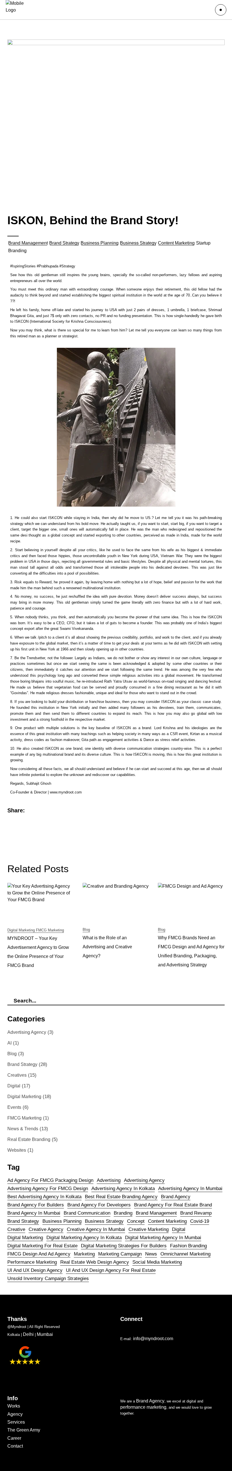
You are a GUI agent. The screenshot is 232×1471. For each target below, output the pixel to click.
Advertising (109, 1180)
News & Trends (22, 1128)
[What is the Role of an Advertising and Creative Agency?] (116, 901)
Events (14, 1107)
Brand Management (28, 243)
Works (13, 1406)
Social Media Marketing (157, 1262)
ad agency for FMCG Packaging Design (50, 1180)
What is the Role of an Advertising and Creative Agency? (107, 946)
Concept (136, 1221)
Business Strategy (138, 243)
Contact (15, 1446)
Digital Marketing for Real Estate (42, 1245)
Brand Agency (150, 1401)
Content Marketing (176, 243)
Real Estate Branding (28, 1139)
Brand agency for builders (35, 1205)
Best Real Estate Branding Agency (121, 1196)
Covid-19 (199, 1221)
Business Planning (100, 243)
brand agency (175, 1196)
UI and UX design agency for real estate (111, 1270)
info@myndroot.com (153, 1338)
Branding (123, 1213)
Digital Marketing (21, 930)
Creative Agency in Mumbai (96, 1229)
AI (9, 1043)
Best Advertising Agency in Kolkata (44, 1196)
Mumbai (45, 1334)
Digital (13, 1085)
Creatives (17, 1075)
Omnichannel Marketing (185, 1254)
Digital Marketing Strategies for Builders (124, 1245)
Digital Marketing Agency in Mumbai (163, 1237)
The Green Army (23, 1430)
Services (16, 1422)
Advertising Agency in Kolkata (123, 1188)
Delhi (28, 1334)
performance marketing (32, 1262)
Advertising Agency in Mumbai (190, 1188)
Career (14, 1438)
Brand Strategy (64, 243)
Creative (16, 1229)
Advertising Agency (26, 1032)
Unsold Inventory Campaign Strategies (48, 1278)
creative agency (46, 1229)
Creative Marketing (148, 1229)
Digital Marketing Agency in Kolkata (84, 1237)
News (151, 1254)
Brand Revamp (196, 1213)
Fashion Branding (188, 1245)
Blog (86, 929)
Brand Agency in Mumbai (33, 1213)
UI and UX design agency (35, 1270)
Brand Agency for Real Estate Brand (173, 1205)
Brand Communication (87, 1213)
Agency (15, 1414)
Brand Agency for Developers (99, 1205)
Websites (16, 1150)
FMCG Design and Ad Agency (38, 1254)
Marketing (84, 1254)
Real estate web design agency (94, 1262)
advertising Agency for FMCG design (47, 1188)
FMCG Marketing (50, 930)
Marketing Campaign (120, 1254)
